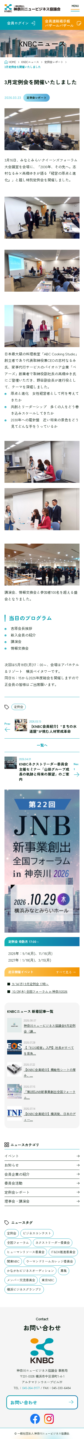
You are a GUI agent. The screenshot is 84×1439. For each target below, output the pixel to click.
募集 (63, 1270)
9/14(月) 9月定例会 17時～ (30, 984)
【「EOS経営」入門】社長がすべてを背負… (49, 1050)
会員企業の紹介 (17, 1174)
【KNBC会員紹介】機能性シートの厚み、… (50, 1072)
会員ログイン (18, 23)
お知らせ (11, 1165)
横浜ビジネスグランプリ (24, 1289)
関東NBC (13, 1261)
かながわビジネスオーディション (30, 1270)
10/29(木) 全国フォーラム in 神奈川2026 (39, 991)
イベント (11, 1156)
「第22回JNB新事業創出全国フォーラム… (49, 1094)
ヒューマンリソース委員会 (26, 1252)
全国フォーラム (18, 1242)
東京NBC (48, 1280)
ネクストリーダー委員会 (52, 1242)
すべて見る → (66, 972)
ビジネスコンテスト (37, 1233)
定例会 (18, 706)
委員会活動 (13, 1183)
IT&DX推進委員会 (63, 1252)
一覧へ (42, 745)
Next (76, 766)
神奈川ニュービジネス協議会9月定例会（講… (49, 1028)
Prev (7, 723)
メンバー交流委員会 (21, 1280)
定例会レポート (36, 97)
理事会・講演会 (17, 1201)
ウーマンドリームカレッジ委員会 (49, 1261)
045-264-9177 (31, 1388)
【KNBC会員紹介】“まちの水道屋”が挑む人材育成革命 (53, 729)
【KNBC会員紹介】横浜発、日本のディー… (50, 1116)
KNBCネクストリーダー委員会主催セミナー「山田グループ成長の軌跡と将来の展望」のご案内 (44, 771)
